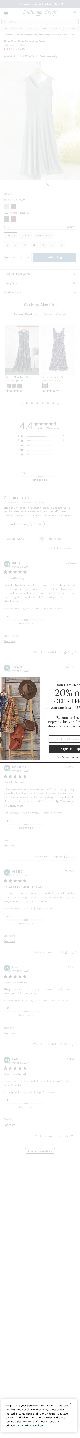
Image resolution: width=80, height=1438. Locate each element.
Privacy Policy (33, 1425)
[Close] (70, 1403)
